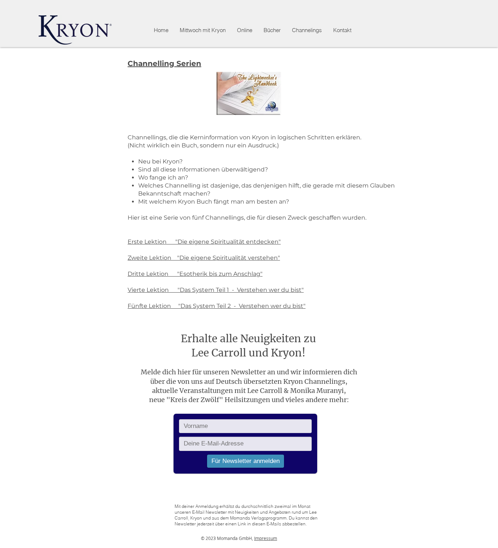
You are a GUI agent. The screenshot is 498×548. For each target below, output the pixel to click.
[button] (244, 30)
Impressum (265, 538)
